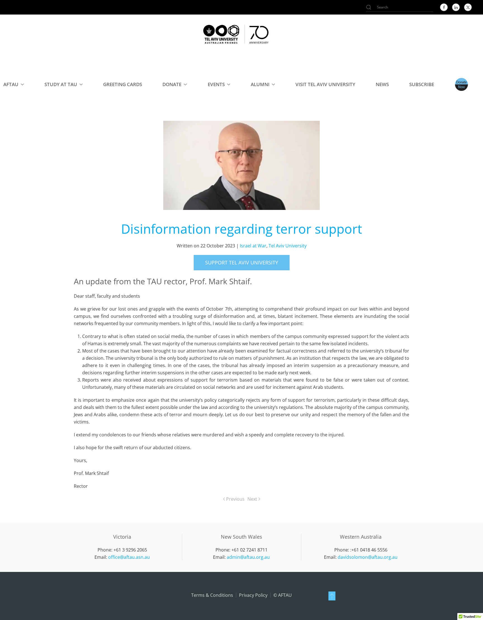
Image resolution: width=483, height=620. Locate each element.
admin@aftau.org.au (248, 557)
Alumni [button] (260, 84)
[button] (331, 595)
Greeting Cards (122, 84)
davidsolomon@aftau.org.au (367, 557)
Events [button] (216, 84)
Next (252, 499)
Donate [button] (171, 84)
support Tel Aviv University (241, 262)
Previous (235, 499)
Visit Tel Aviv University (325, 84)
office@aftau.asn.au (129, 557)
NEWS (382, 84)
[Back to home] (236, 34)
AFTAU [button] (10, 84)
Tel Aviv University (288, 246)
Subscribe (421, 84)
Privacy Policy (253, 595)
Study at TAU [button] (60, 84)
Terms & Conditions (212, 595)
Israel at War (253, 246)
